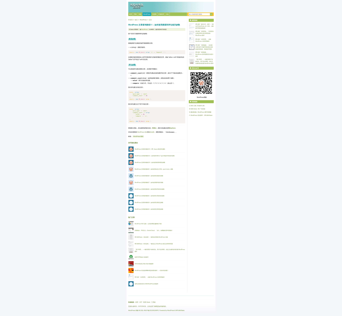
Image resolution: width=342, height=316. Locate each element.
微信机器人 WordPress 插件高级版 (200, 112)
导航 (135, 14)
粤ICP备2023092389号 (151, 310)
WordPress (146, 14)
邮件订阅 (201, 105)
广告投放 (202, 109)
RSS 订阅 (193, 105)
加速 (140, 14)
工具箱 (153, 302)
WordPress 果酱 (133, 310)
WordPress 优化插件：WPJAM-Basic (201, 115)
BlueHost (172, 128)
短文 (136, 20)
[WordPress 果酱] (137, 8)
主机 (167, 14)
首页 (130, 14)
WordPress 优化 (142, 132)
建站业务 (151, 132)
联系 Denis (193, 109)
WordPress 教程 (138, 136)
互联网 (154, 14)
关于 (140, 302)
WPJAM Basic (180, 310)
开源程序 (161, 14)
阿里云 (154, 128)
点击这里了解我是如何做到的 (156, 306)
